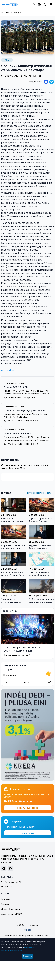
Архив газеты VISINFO (12, 914)
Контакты (5, 899)
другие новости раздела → (40, 493)
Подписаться (27, 833)
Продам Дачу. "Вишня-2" (18, 433)
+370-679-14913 (14, 444)
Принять (27, 956)
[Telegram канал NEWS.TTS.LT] (3, 868)
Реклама (5, 904)
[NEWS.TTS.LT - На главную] (11, 4)
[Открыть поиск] (33, 4)
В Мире (17, 12)
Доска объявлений (10, 909)
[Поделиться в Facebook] (46, 82)
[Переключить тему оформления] (45, 4)
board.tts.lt (19, 383)
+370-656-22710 (14, 397)
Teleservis (33, 925)
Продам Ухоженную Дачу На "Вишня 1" (26, 410)
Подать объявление (27, 808)
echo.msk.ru (7, 370)
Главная (5, 12)
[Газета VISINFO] (39, 4)
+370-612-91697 (14, 420)
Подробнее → (31, 397)
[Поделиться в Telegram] (51, 82)
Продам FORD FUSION (16, 387)
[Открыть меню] (51, 4)
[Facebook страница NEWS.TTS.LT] (10, 868)
